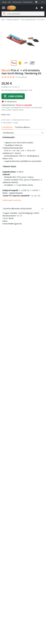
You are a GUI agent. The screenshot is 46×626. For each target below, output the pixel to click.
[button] (37, 2)
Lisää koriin (13, 96)
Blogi (4, 2)
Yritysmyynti (16, 2)
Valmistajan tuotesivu (11, 200)
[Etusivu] (11, 7)
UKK (9, 2)
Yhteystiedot (27, 2)
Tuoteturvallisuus (22, 127)
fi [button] (42, 2)
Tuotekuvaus (7, 127)
